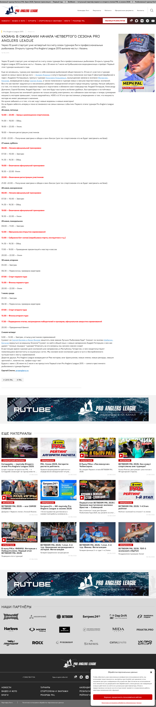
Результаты (97, 10)
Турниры (32, 20)
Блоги (67, 20)
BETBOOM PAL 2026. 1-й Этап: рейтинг (133, 507)
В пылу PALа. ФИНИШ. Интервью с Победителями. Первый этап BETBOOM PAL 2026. (19, 550)
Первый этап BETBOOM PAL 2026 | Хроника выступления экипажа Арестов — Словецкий (97, 505)
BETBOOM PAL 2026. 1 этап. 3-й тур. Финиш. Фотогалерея (95, 546)
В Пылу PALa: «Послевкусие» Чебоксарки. (94, 465)
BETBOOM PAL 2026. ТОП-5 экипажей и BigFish (132, 549)
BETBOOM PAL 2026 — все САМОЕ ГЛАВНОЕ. (18, 507)
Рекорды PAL (79, 20)
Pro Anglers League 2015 (13, 31)
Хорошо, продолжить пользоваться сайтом (122, 697)
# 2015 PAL (8, 379)
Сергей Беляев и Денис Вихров (26, 340)
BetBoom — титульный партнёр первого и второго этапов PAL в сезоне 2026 (84, 2)
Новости (5, 20)
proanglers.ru (22, 370)
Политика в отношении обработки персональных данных (121, 703)
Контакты (140, 10)
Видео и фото (18, 20)
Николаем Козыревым (55, 77)
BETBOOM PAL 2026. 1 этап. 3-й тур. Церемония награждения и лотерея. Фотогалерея (57, 547)
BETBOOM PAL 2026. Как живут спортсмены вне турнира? (134, 465)
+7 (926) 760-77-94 (28, 677)
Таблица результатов (115, 20)
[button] (151, 672)
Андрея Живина (42, 74)
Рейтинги (108, 10)
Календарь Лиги (83, 10)
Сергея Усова (36, 80)
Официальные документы (124, 10)
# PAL (19, 379)
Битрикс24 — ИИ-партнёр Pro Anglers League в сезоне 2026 (56, 507)
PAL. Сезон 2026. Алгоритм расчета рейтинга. (54, 465)
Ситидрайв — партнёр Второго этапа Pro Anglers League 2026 (17, 465)
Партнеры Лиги (7, 702)
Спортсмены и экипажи (50, 20)
